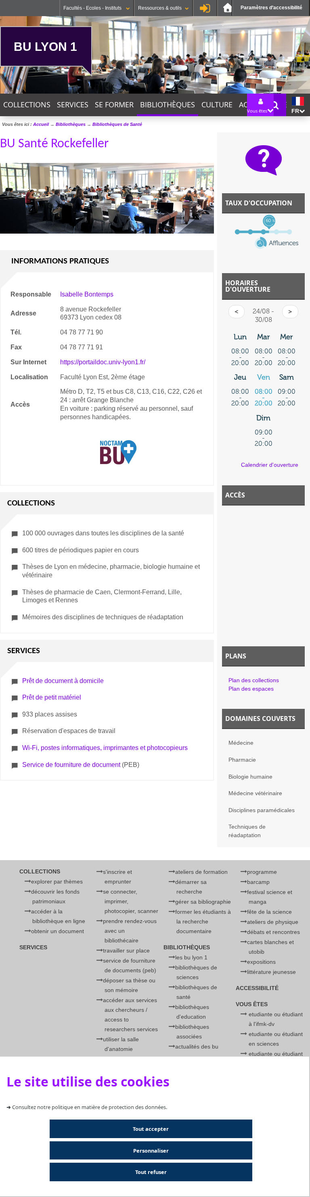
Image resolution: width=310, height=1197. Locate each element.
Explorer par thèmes (57, 881)
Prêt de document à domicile (63, 680)
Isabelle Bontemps (86, 294)
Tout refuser (151, 1172)
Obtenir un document (57, 931)
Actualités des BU (196, 1046)
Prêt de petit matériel (51, 697)
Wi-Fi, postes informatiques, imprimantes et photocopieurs (105, 747)
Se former (114, 104)
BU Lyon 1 (45, 46)
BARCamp (258, 882)
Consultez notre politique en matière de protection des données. (89, 1107)
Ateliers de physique (272, 922)
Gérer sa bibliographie (203, 901)
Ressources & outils (160, 8)
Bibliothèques (167, 104)
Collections (26, 104)
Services (72, 104)
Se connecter (205, 8)
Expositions (261, 962)
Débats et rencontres (273, 932)
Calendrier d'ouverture (269, 465)
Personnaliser (151, 1150)
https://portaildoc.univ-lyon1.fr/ (102, 362)
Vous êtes (252, 1004)
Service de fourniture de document (71, 764)
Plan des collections (253, 680)
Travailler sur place (126, 950)
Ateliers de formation (201, 872)
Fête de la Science (269, 912)
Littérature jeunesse (271, 972)
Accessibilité (257, 988)
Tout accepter (151, 1128)
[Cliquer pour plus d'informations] (263, 236)
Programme (262, 872)
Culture (216, 104)
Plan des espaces (251, 688)
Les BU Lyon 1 (191, 957)
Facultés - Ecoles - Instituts (93, 8)
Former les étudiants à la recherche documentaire (203, 921)
